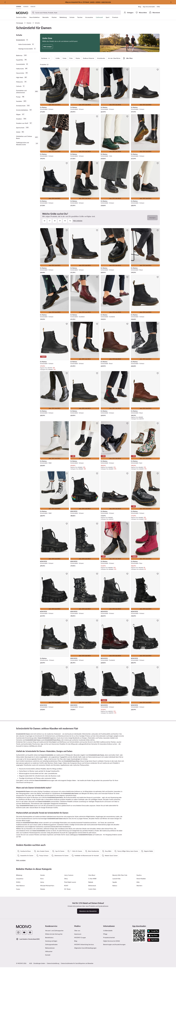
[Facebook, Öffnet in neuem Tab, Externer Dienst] (30, 932)
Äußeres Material (88, 58)
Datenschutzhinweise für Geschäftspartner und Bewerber (77, 963)
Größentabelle (107, 930)
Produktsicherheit (109, 937)
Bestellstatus (49, 937)
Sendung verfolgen (51, 941)
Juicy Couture (68, 875)
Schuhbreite (101, 58)
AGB (30, 963)
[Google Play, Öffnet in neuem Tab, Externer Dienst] (153, 931)
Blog (140, 7)
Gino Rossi (91, 875)
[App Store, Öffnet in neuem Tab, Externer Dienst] (153, 935)
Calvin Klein (92, 889)
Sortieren (44, 58)
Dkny (66, 878)
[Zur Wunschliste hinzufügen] (67, 69)
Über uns (77, 930)
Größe (58, 58)
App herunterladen (150, 7)
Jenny (42, 882)
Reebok (90, 882)
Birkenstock (92, 885)
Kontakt (47, 955)
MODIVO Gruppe (88, 937)
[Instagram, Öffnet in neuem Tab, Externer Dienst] (18, 932)
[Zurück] (5, 2)
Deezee (42, 889)
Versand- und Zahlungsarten (54, 930)
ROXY (66, 885)
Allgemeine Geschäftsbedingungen (88, 948)
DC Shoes (67, 889)
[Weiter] (171, 2)
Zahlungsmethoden (51, 944)
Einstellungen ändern (39, 963)
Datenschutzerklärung (53, 963)
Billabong (19, 875)
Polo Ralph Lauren (70, 882)
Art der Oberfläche (114, 58)
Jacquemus (19, 878)
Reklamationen (50, 948)
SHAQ (18, 882)
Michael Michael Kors (47, 885)
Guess (18, 889)
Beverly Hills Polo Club (119, 875)
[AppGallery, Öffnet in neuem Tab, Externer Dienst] (153, 940)
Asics (42, 878)
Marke (78, 58)
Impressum (77, 934)
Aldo (138, 882)
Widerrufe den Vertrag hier (54, 934)
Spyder (114, 882)
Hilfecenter (48, 951)
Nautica (139, 875)
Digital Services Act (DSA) (111, 941)
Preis (71, 58)
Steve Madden (141, 878)
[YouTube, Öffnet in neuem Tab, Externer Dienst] (24, 932)
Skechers (139, 885)
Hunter (42, 875)
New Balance (20, 885)
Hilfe (158, 6)
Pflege (105, 934)
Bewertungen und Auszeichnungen (114, 944)
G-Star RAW (92, 878)
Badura (114, 885)
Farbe (64, 58)
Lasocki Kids (116, 878)
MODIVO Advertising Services (88, 944)
